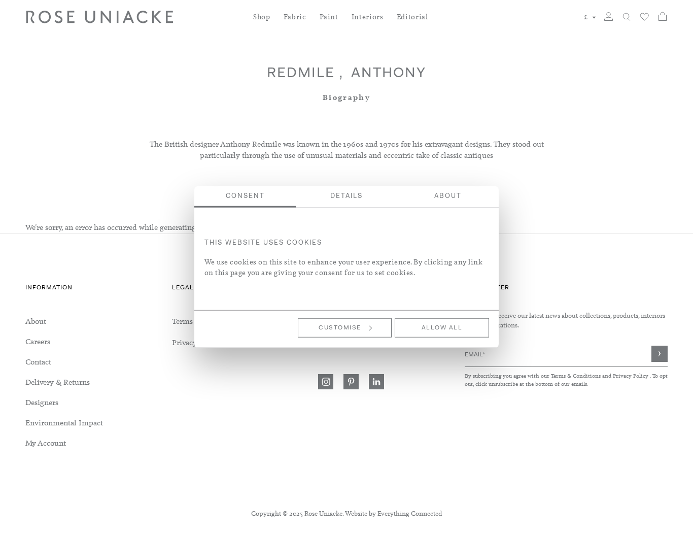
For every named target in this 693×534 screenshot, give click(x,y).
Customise (340, 328)
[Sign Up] (659, 354)
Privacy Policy (630, 375)
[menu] (98, 382)
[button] (590, 17)
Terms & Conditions (576, 375)
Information (49, 288)
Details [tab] (346, 196)
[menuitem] (262, 23)
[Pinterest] (351, 381)
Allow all (442, 328)
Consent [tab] (245, 196)
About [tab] (448, 196)
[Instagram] (325, 381)
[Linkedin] (376, 381)
